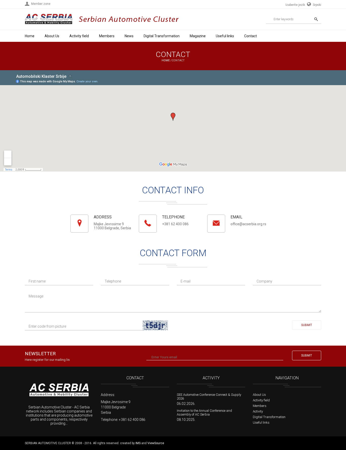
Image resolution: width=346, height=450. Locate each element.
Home (29, 36)
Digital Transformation (162, 36)
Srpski (316, 5)
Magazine (198, 36)
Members (106, 36)
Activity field (79, 36)
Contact (250, 36)
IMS (138, 443)
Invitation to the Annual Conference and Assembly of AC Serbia (204, 412)
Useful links (225, 36)
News (129, 36)
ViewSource (155, 443)
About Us (52, 36)
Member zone (40, 4)
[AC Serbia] (59, 390)
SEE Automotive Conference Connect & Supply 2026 (209, 396)
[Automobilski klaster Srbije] (48, 26)
